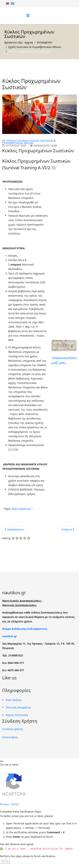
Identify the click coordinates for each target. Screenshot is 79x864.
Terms (15, 804)
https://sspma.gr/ (21, 508)
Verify (4, 861)
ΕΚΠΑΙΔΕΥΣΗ (44, 42)
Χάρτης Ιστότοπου (16, 715)
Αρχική (29, 42)
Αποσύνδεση (10, 737)
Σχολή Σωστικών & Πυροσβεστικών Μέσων (34, 47)
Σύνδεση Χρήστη (12, 729)
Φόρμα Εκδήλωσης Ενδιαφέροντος (24, 629)
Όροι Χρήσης (13, 700)
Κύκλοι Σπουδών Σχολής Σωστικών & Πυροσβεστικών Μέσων (29, 142)
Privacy (4, 804)
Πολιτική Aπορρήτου (18, 707)
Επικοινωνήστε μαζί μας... (64, 360)
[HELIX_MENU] (28, 15)
